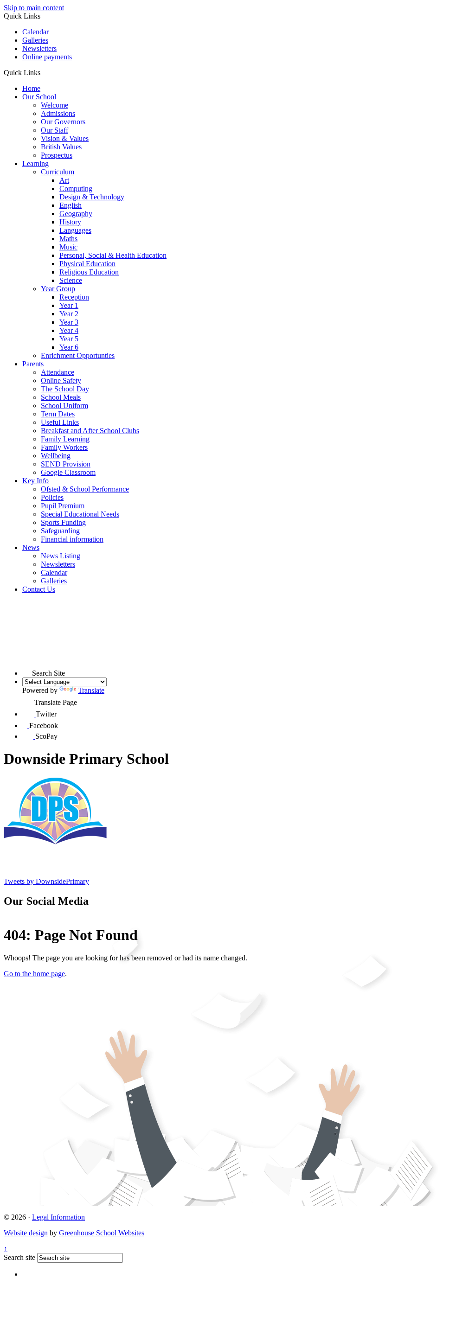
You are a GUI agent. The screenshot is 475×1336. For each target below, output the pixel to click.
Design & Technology (91, 197)
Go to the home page (34, 974)
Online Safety (61, 380)
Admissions (58, 113)
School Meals (61, 397)
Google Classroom (68, 472)
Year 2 (68, 314)
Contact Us (38, 589)
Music (68, 247)
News (30, 547)
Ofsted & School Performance (85, 489)
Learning (35, 163)
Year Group (58, 289)
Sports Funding (63, 522)
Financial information (72, 539)
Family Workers (64, 447)
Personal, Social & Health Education (113, 255)
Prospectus (56, 155)
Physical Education (87, 264)
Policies (52, 497)
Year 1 (68, 305)
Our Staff (54, 130)
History (70, 222)
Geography (75, 213)
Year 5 (68, 339)
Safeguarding (60, 531)
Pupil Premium (62, 506)
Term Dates (58, 414)
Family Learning (65, 439)
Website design (26, 1233)
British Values (61, 147)
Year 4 (68, 330)
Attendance (57, 372)
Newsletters (39, 48)
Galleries (35, 40)
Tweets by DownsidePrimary (46, 881)
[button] (43, 72)
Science (70, 280)
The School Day (65, 389)
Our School (39, 97)
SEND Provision (65, 464)
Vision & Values (65, 138)
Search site (19, 1257)
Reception (74, 297)
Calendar (35, 32)
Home (31, 88)
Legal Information (58, 1217)
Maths (68, 239)
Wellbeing (56, 456)
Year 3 (68, 322)
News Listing (60, 556)
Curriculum (57, 172)
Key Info (35, 481)
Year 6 (68, 347)
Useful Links (60, 422)
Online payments (47, 57)
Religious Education (89, 272)
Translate (91, 690)
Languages (75, 230)
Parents (33, 364)
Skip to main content (34, 8)
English (70, 205)
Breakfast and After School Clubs (90, 431)
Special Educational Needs (80, 514)
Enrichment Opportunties (78, 355)
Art (64, 180)
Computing (75, 188)
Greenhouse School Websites (101, 1233)
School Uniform (64, 405)
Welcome (54, 105)
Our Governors (63, 122)
